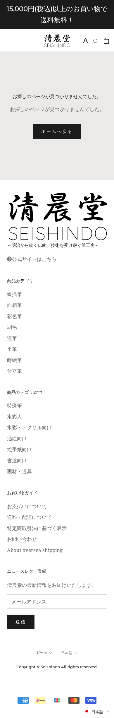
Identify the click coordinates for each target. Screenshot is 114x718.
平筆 (12, 349)
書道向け (17, 460)
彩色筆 (14, 316)
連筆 (12, 338)
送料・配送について (29, 517)
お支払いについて (27, 506)
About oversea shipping (35, 550)
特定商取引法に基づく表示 (37, 528)
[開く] (8, 40)
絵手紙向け (19, 449)
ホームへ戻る (57, 131)
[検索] (96, 40)
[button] (97, 711)
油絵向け (17, 438)
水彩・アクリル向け (29, 427)
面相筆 (14, 305)
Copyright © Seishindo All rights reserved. (57, 666)
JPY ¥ (41, 652)
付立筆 (14, 370)
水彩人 (14, 416)
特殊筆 (14, 405)
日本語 (66, 652)
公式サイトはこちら (34, 259)
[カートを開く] (106, 40)
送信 (20, 622)
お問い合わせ (22, 539)
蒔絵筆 (14, 360)
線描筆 (14, 294)
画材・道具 (19, 471)
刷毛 (12, 327)
